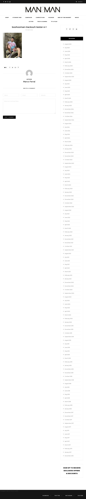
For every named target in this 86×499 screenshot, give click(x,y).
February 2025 (68, 102)
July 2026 (67, 47)
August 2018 (68, 383)
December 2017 (69, 412)
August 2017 (68, 427)
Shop (7, 17)
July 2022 (67, 213)
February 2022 (68, 232)
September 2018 (69, 380)
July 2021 (67, 257)
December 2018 (69, 369)
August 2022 (68, 210)
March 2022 (68, 228)
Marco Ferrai (29, 82)
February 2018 (68, 405)
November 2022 (69, 199)
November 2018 (69, 372)
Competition (40, 17)
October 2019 (68, 333)
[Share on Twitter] (12, 67)
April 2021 (67, 268)
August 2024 (68, 123)
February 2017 (68, 448)
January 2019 (68, 365)
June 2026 (67, 51)
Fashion (51, 17)
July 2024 (67, 127)
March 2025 (68, 98)
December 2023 (69, 152)
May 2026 (67, 55)
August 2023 (68, 167)
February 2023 (68, 188)
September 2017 (69, 423)
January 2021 (68, 278)
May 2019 (67, 351)
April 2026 (67, 58)
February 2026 (68, 65)
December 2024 (69, 109)
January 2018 (68, 408)
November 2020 (69, 286)
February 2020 (69, 318)
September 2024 (69, 120)
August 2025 (68, 80)
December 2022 (69, 195)
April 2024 (67, 138)
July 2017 (67, 430)
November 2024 (69, 112)
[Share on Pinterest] (18, 67)
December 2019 (69, 325)
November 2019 (69, 329)
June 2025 (67, 87)
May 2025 (67, 91)
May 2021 (67, 264)
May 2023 (67, 177)
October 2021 (68, 246)
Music (77, 17)
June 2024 (67, 130)
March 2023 (68, 185)
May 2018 (67, 394)
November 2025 (69, 69)
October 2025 (68, 73)
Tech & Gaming (42, 21)
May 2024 (67, 134)
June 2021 (67, 260)
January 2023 (68, 192)
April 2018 (67, 398)
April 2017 (67, 441)
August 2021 (68, 253)
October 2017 (68, 419)
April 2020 (67, 311)
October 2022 (68, 203)
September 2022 (69, 206)
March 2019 (68, 358)
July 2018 (67, 387)
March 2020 (68, 315)
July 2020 (67, 300)
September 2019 (69, 336)
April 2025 (67, 94)
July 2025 (67, 83)
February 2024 (68, 145)
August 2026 (68, 44)
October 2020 (68, 289)
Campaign (28, 17)
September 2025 (69, 76)
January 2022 (68, 235)
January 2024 (68, 148)
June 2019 (67, 347)
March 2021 (68, 271)
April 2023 (67, 181)
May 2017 (67, 437)
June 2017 (67, 434)
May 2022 (67, 221)
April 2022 (67, 224)
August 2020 (68, 297)
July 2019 (67, 343)
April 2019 (67, 354)
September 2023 (69, 163)
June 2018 (67, 390)
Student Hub (17, 17)
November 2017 (69, 416)
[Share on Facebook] (9, 67)
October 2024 (68, 116)
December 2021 (69, 239)
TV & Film (54, 21)
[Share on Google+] (15, 67)
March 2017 (68, 445)
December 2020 (69, 282)
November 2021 (69, 242)
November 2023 (69, 156)
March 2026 (68, 62)
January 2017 (68, 452)
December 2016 (69, 455)
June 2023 (67, 174)
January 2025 (68, 105)
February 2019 (68, 361)
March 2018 (68, 401)
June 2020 (67, 304)
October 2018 (68, 376)
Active (31, 21)
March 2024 (68, 141)
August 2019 (68, 340)
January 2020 (68, 322)
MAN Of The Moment (64, 17)
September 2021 (69, 250)
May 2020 (67, 307)
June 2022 (67, 217)
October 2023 (68, 159)
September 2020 (69, 293)
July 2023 (67, 170)
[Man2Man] (43, 9)
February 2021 (68, 275)
